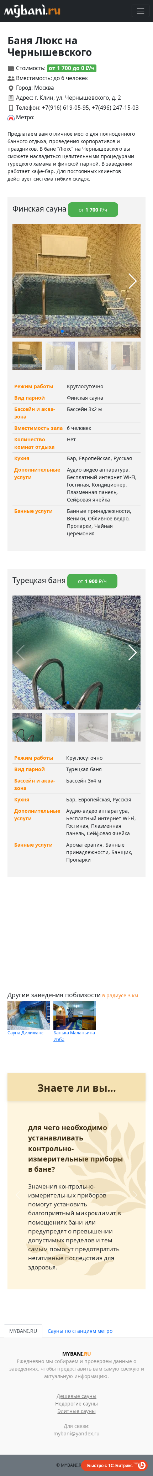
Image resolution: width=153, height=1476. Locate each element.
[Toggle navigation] (140, 11)
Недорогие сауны (76, 1403)
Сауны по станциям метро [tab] (80, 1330)
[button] (62, 331)
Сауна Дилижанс (25, 1033)
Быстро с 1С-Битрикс (110, 1465)
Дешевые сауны (76, 1396)
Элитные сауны (77, 1411)
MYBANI (76, 1353)
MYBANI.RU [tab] (23, 1330)
